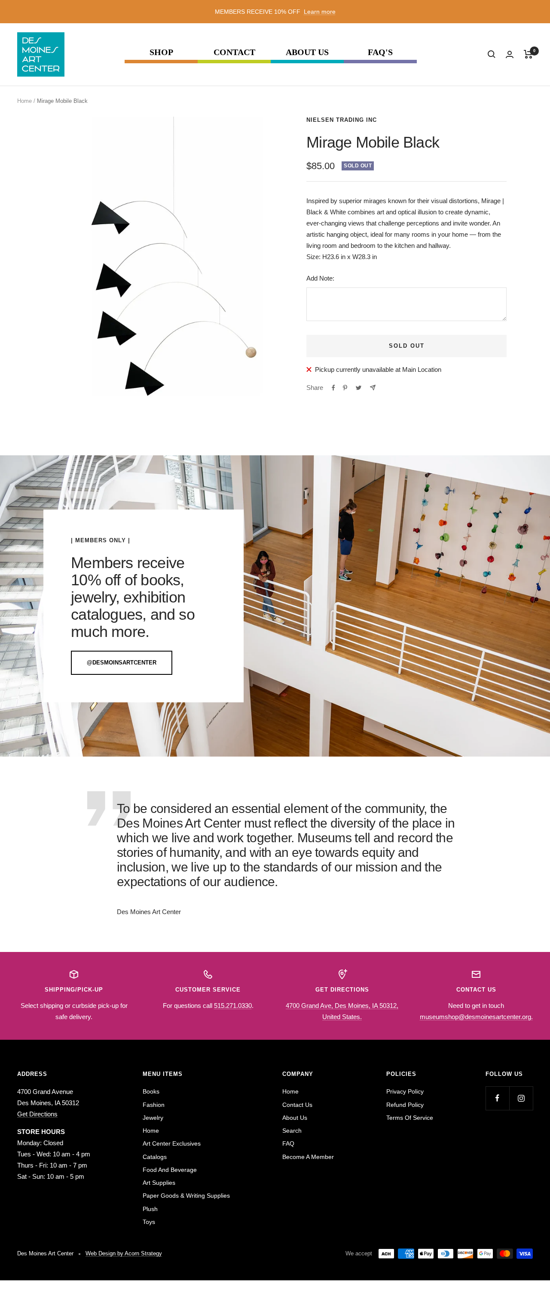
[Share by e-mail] (373, 387)
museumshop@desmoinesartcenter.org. (476, 1016)
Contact (234, 52)
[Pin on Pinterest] (345, 388)
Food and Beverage (170, 1169)
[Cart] (528, 54)
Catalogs (155, 1156)
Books (151, 1091)
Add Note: (320, 278)
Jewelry (153, 1117)
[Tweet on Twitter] (358, 388)
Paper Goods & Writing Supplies (186, 1195)
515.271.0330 (233, 1005)
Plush (150, 1208)
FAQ (288, 1143)
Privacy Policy (405, 1091)
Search (292, 1130)
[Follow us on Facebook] (497, 1098)
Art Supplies (159, 1182)
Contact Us (297, 1104)
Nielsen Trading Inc (341, 120)
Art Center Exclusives (172, 1143)
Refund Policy (405, 1104)
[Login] (509, 54)
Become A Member (308, 1156)
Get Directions (37, 1114)
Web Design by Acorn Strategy (124, 1253)
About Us (307, 52)
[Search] (491, 54)
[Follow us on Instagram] (521, 1098)
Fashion (154, 1104)
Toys (149, 1221)
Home (24, 101)
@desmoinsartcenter (121, 662)
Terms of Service (409, 1117)
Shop (161, 52)
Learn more (320, 11)
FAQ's (380, 52)
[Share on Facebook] (333, 388)
